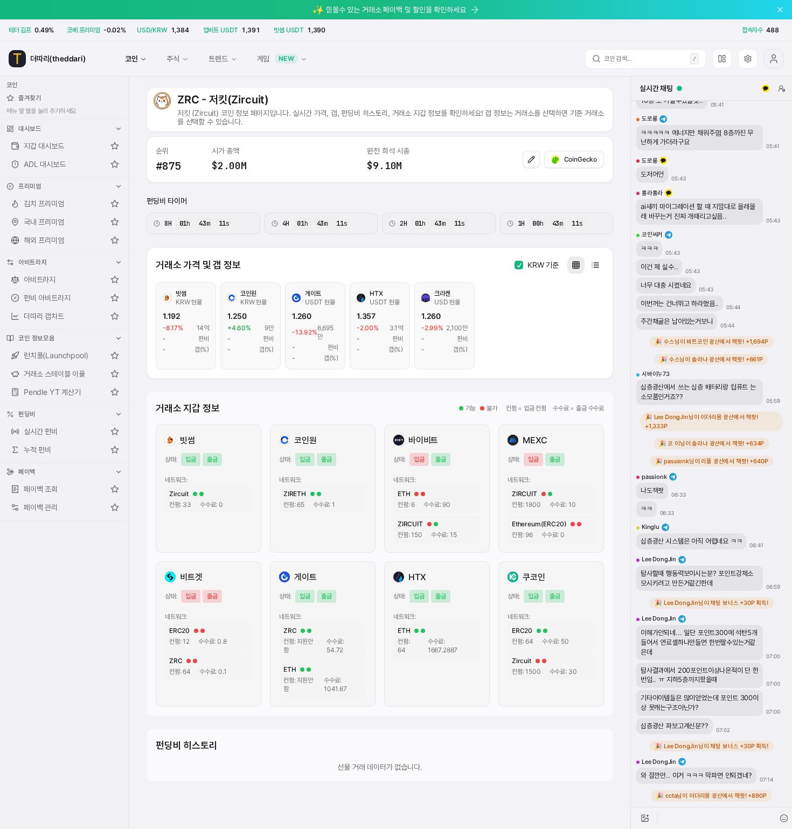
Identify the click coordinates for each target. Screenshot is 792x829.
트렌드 (218, 58)
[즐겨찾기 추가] (114, 146)
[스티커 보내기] (783, 818)
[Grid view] (576, 265)
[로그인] (773, 58)
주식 (172, 58)
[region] (711, 454)
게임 (276, 58)
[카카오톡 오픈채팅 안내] (766, 88)
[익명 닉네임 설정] (782, 88)
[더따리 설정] (748, 58)
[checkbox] (519, 265)
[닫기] (780, 9)
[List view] (595, 265)
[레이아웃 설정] (722, 58)
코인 (131, 58)
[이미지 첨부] (644, 818)
